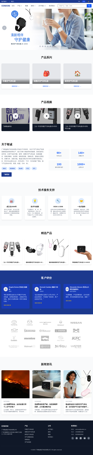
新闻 (32, 6)
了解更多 (6, 174)
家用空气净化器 (29, 434)
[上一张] (4, 28)
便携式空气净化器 (30, 432)
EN (79, 1)
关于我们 (41, 6)
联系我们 (52, 6)
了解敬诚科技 (7, 126)
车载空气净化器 (29, 429)
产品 (18, 6)
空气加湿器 (28, 442)
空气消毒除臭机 (29, 437)
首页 (13, 6)
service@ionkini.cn (80, 429)
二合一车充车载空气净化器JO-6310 (45, 126)
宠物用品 (27, 439)
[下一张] (88, 28)
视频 (26, 6)
